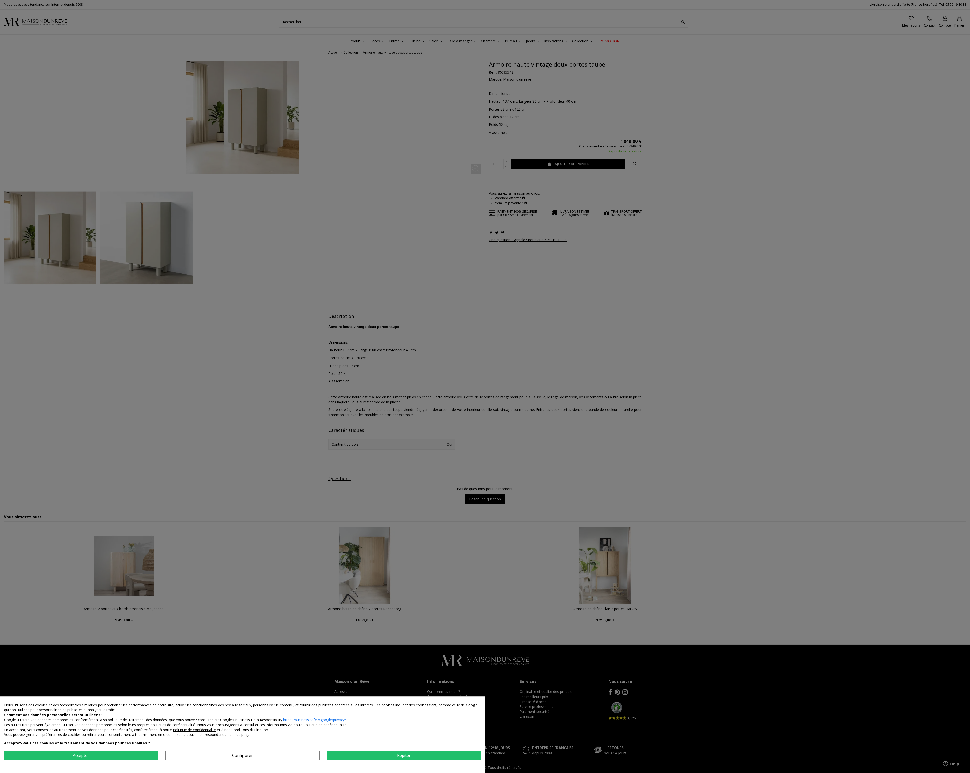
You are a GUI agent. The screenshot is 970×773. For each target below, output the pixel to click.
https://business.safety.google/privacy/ (314, 719)
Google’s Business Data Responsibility (251, 719)
